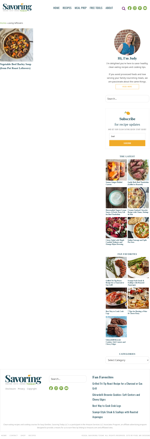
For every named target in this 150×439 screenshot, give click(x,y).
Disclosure (10, 388)
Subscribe (127, 143)
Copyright (32, 388)
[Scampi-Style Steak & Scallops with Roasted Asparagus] (138, 268)
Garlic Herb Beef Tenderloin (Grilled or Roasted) (138, 183)
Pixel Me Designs (141, 435)
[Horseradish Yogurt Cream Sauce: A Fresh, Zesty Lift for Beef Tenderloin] (116, 206)
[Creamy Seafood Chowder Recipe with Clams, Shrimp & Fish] (138, 206)
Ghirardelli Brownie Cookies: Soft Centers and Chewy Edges (116, 342)
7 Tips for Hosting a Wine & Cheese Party (137, 312)
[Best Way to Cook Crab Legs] (116, 299)
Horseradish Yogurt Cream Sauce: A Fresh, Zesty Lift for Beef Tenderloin (116, 212)
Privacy (21, 388)
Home (3, 23)
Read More (127, 86)
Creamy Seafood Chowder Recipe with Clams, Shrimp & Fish (138, 212)
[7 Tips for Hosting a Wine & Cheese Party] (138, 299)
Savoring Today (17, 7)
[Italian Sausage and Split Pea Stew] (138, 236)
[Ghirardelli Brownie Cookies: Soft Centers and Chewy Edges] (116, 327)
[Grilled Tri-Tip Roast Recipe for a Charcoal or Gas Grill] (116, 268)
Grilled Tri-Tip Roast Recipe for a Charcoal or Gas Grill (115, 283)
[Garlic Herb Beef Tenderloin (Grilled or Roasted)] (138, 179)
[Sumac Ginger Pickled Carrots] (116, 179)
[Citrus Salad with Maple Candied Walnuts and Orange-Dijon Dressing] (116, 236)
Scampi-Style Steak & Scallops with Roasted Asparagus (136, 283)
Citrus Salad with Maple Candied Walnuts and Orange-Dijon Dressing (115, 242)
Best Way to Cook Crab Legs (106, 406)
